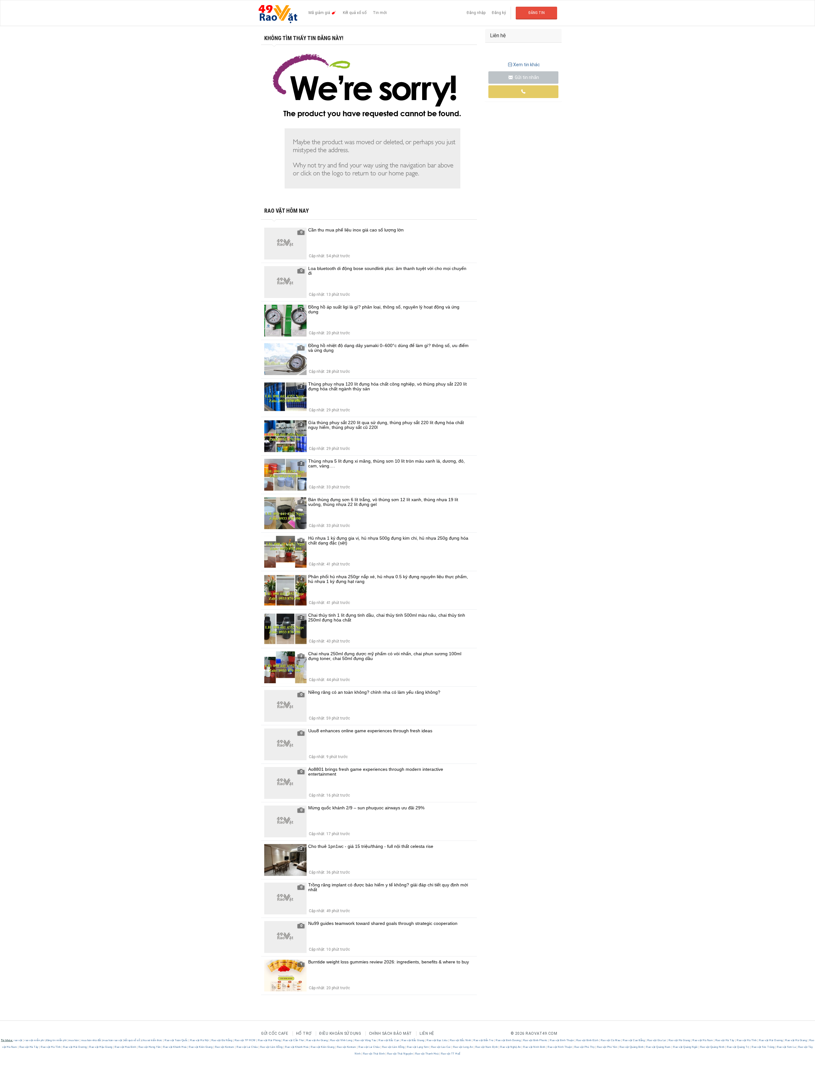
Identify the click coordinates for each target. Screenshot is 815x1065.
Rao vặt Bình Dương (508, 1040)
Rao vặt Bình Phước (535, 1040)
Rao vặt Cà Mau (610, 1040)
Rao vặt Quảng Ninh (712, 1047)
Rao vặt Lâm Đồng (271, 1047)
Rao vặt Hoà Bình (125, 1047)
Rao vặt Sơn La (786, 1047)
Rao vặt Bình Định (587, 1040)
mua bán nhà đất (91, 1040)
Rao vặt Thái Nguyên (400, 1053)
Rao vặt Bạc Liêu (437, 1040)
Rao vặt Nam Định (486, 1047)
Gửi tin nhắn (526, 77)
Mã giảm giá (319, 13)
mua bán (73, 1040)
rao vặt (18, 1040)
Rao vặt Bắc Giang (413, 1040)
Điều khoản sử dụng (340, 1033)
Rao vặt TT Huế (450, 1053)
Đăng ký (499, 13)
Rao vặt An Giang (317, 1040)
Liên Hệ (427, 1033)
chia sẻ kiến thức (151, 1040)
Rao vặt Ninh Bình (534, 1047)
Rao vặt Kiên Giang (200, 1047)
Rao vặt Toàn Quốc (176, 1040)
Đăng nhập (476, 13)
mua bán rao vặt (112, 1040)
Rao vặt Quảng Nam (658, 1047)
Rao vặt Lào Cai (440, 1047)
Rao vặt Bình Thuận (562, 1040)
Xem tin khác (526, 64)
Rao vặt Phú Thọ (584, 1047)
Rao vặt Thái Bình (374, 1053)
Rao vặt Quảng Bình (631, 1047)
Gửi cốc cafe (274, 1033)
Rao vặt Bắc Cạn (389, 1040)
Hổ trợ (304, 1033)
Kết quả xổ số (354, 13)
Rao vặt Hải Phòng (269, 1040)
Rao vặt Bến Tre (483, 1040)
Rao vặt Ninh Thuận (560, 1047)
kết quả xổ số (132, 1040)
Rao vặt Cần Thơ (293, 1040)
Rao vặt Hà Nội (199, 1040)
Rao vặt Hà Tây (724, 1040)
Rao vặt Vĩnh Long (341, 1040)
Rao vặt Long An (463, 1047)
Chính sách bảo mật (390, 1033)
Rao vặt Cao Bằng (634, 1040)
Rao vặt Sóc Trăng (763, 1047)
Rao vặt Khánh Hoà (175, 1047)
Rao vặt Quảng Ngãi (685, 1047)
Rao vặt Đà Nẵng (221, 1040)
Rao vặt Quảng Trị (738, 1047)
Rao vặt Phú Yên (607, 1047)
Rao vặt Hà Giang (679, 1040)
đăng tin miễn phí (56, 1040)
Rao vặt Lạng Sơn (417, 1047)
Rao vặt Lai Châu (247, 1047)
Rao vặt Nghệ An (511, 1047)
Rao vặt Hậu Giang (101, 1047)
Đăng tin (536, 13)
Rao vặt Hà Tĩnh (747, 1040)
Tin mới (380, 13)
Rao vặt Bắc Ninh (460, 1040)
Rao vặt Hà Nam (703, 1040)
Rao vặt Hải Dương (771, 1040)
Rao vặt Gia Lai (656, 1040)
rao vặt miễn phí (34, 1040)
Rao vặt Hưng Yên (149, 1047)
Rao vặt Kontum (224, 1047)
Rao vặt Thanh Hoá (426, 1053)
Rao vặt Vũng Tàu (365, 1040)
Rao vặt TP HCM (245, 1040)
